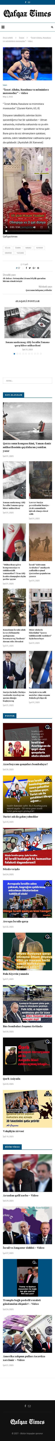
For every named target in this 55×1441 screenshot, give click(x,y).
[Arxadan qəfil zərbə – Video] (27, 1173)
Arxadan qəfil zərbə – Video (20, 1195)
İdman (18, 248)
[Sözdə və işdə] (27, 847)
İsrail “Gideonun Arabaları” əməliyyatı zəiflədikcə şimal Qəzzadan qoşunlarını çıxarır (39, 570)
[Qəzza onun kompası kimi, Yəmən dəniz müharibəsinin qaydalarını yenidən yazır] (27, 421)
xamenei (8, 253)
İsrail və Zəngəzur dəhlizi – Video (23, 1248)
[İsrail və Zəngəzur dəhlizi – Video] (27, 1225)
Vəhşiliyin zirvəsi (13, 1131)
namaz (28, 248)
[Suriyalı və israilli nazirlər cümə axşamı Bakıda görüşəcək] (40, 670)
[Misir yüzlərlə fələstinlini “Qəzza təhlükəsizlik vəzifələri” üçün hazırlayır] (40, 607)
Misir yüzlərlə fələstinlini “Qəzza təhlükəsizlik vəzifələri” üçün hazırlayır (40, 634)
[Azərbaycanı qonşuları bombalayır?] (27, 742)
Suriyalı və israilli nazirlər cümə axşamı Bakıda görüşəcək (39, 695)
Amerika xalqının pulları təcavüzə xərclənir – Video (24, 1358)
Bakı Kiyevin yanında (16, 974)
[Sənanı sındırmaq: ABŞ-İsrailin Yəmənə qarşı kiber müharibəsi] (27, 322)
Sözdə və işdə (11, 869)
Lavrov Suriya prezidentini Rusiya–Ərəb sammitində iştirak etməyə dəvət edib (39, 508)
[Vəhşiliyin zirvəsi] (27, 1109)
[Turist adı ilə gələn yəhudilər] (27, 794)
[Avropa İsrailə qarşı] (27, 899)
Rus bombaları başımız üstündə (22, 1026)
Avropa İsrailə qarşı (15, 921)
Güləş (7, 248)
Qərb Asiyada (11, 1079)
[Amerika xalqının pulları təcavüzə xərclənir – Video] (27, 1334)
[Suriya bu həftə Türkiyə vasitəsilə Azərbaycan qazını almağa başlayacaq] (14, 670)
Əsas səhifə (8, 38)
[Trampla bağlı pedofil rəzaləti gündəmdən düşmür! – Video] (27, 1278)
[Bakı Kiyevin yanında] (27, 951)
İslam (21, 38)
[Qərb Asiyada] (27, 1056)
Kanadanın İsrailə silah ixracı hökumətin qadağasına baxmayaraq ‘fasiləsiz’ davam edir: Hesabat (14, 636)
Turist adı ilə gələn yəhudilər (20, 816)
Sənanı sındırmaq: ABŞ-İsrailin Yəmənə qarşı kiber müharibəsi (14, 505)
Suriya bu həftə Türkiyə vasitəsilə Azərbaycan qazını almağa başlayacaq (14, 696)
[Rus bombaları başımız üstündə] (27, 1004)
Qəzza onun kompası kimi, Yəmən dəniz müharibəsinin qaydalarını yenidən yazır (27, 447)
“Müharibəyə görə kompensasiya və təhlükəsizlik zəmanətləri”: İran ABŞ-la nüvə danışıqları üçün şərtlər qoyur (14, 572)
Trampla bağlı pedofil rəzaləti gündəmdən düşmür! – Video (22, 1302)
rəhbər (39, 248)
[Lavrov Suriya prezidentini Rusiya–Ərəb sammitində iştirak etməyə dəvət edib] (40, 480)
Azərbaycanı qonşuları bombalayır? (25, 764)
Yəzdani (20, 253)
